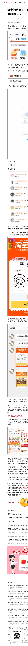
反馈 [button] (25, 635)
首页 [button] (25, 629)
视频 (25, 2)
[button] (12, 2)
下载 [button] (24, 639)
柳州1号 (19, 18)
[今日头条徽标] (5, 2)
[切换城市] (22, 2)
